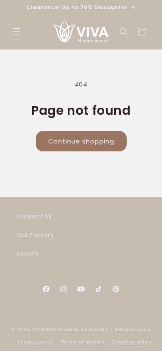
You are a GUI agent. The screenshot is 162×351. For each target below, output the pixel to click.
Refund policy (133, 329)
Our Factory (35, 235)
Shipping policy (132, 342)
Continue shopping (81, 141)
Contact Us (34, 216)
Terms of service (82, 342)
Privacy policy (36, 342)
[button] (16, 31)
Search (28, 254)
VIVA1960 (44, 329)
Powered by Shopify (83, 329)
